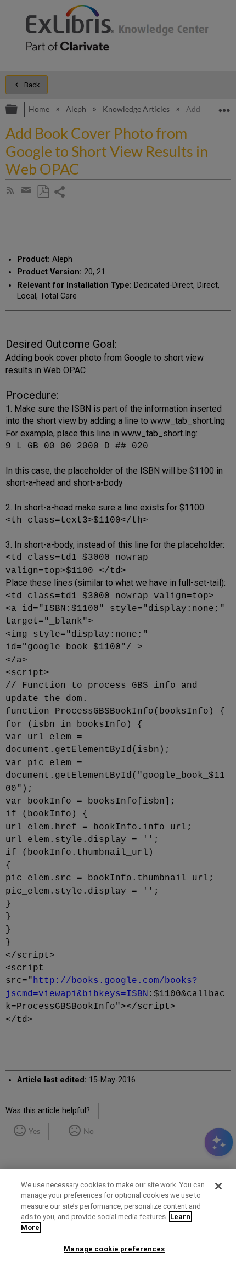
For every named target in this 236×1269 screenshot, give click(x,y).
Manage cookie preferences (114, 1249)
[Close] (218, 1186)
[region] (118, 1219)
